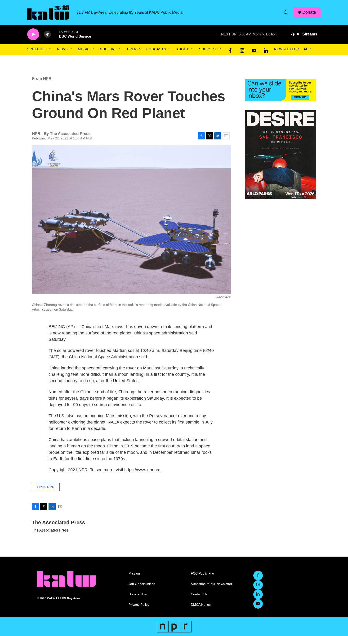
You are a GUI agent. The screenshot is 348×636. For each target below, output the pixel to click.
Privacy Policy (139, 604)
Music (84, 49)
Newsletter (286, 49)
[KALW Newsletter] (280, 90)
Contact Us (199, 594)
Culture (108, 49)
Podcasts (156, 49)
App (307, 49)
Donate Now (138, 594)
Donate (309, 12)
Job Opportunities (142, 584)
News (62, 49)
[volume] (47, 34)
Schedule (37, 49)
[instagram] (242, 49)
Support (208, 49)
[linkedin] (265, 49)
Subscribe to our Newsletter (211, 584)
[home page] (66, 579)
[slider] (55, 34)
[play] (33, 34)
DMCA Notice (201, 604)
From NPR (41, 78)
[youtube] (254, 49)
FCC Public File (202, 573)
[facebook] (230, 49)
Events (134, 49)
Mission (134, 573)
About (182, 49)
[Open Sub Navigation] (50, 49)
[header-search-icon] (285, 12)
